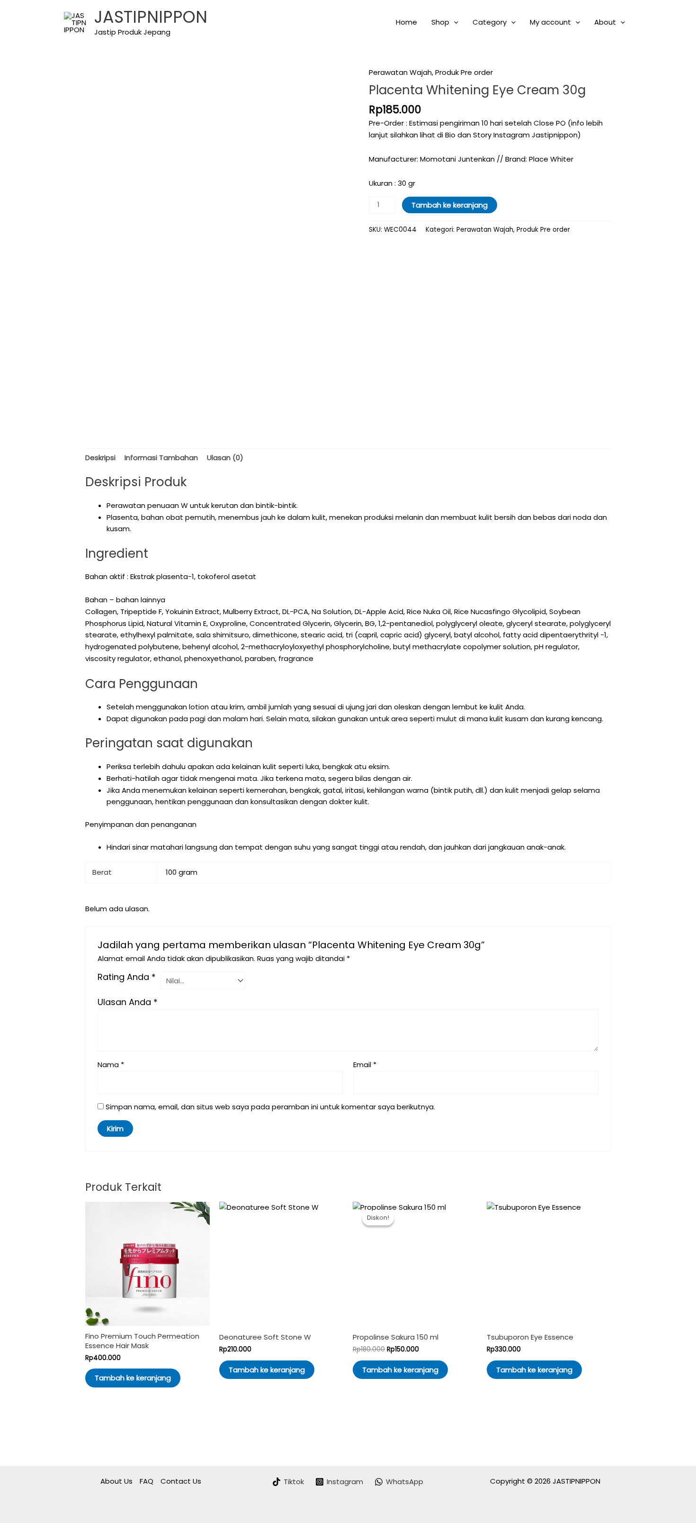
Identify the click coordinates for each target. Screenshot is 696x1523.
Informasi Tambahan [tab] (161, 457)
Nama (111, 1065)
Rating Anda (127, 977)
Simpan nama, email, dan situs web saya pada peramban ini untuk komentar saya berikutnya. (270, 1107)
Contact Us (181, 1481)
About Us (116, 1481)
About (605, 22)
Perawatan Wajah (400, 72)
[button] (453, 22)
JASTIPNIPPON (150, 16)
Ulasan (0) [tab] (225, 457)
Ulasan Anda (128, 1002)
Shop (440, 22)
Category (490, 22)
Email (364, 1065)
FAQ (146, 1481)
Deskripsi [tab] (100, 457)
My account (550, 22)
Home (406, 22)
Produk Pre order (464, 72)
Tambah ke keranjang (449, 205)
